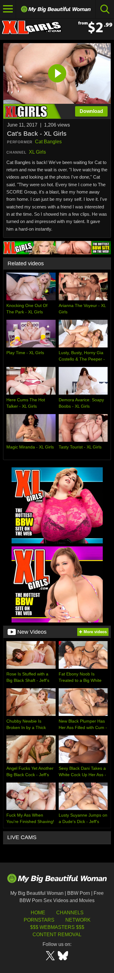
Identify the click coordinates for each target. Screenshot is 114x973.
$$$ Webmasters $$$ (57, 927)
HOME (38, 912)
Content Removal (57, 934)
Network (78, 919)
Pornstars (39, 919)
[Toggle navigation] (8, 9)
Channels (70, 912)
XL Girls (37, 152)
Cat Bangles (48, 141)
